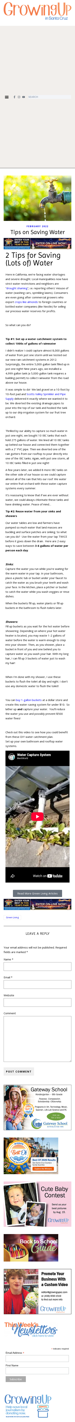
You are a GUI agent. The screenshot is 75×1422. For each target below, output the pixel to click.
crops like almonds (27, 302)
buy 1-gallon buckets (29, 700)
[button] (7, 97)
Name (8, 959)
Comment (10, 1013)
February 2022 (37, 226)
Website (9, 995)
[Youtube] (23, 97)
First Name (12, 1365)
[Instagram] (19, 97)
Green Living (12, 917)
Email (8, 977)
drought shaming (16, 288)
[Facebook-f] (14, 97)
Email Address (15, 1353)
